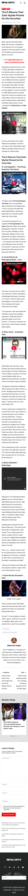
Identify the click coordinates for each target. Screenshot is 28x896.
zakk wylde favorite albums (10, 632)
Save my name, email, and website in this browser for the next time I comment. (13, 808)
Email (4, 793)
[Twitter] (9, 867)
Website (5, 801)
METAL (4, 9)
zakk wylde (6, 629)
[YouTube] (22, 867)
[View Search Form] (20, 2)
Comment (6, 758)
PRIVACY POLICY (18, 875)
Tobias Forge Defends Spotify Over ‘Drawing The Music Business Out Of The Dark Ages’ (21, 681)
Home (9, 873)
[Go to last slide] (4, 719)
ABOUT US (17, 873)
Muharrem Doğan (7, 22)
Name (4, 785)
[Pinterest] (18, 867)
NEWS (8, 9)
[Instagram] (14, 867)
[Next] (24, 719)
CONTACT (8, 875)
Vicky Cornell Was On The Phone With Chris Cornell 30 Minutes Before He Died (7, 681)
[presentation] (14, 711)
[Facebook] (5, 867)
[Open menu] (24, 2)
